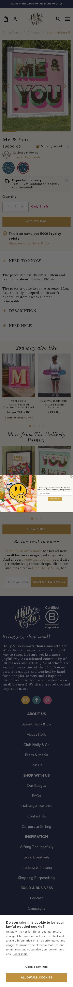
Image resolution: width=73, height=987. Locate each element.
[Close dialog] (71, 476)
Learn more (20, 954)
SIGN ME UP (54, 498)
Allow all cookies (36, 977)
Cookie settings (36, 966)
